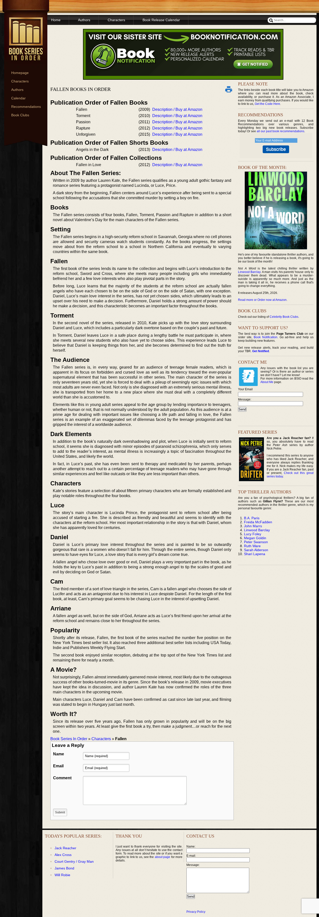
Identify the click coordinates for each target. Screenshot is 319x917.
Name (58, 754)
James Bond (64, 868)
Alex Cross (63, 855)
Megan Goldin (255, 538)
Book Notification (265, 337)
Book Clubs (20, 115)
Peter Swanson (256, 542)
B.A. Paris (251, 518)
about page (162, 857)
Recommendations (26, 107)
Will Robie (62, 875)
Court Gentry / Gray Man (74, 861)
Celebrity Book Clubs (284, 317)
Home (56, 20)
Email (58, 766)
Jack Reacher (65, 848)
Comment (62, 778)
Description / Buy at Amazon (177, 109)
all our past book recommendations (280, 131)
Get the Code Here (267, 104)
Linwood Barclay (249, 272)
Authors (17, 90)
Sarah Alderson (256, 550)
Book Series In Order (68, 739)
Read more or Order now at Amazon (262, 300)
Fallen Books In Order (80, 89)
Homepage (20, 73)
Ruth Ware (252, 546)
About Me (266, 382)
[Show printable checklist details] (228, 89)
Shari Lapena (254, 554)
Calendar (18, 98)
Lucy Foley (252, 534)
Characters (20, 81)
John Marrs (253, 526)
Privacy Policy (195, 912)
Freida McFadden (258, 522)
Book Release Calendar (161, 20)
